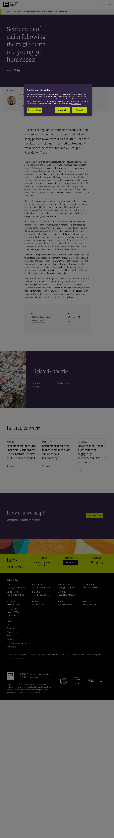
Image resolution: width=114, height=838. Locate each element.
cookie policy (76, 103)
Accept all (62, 110)
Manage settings (34, 110)
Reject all (79, 110)
